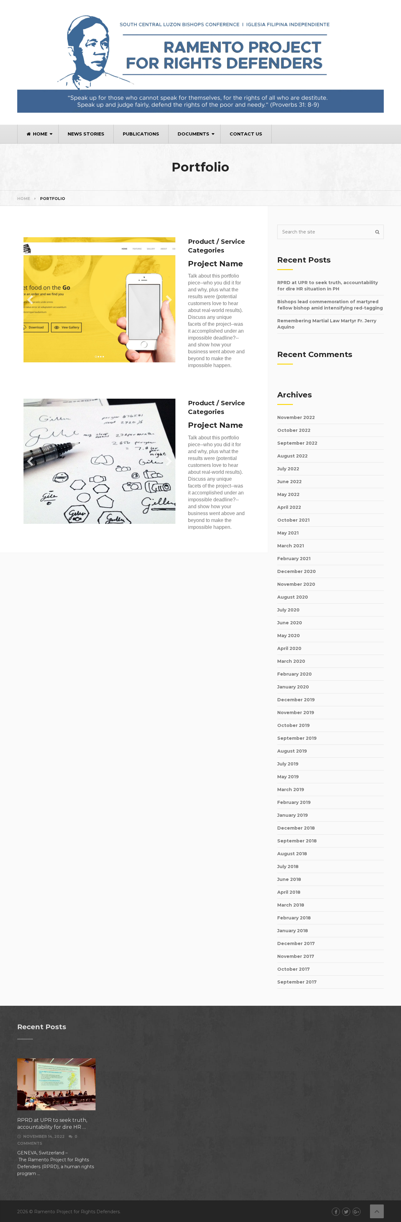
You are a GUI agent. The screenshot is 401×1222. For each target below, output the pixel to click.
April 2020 (289, 648)
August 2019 (292, 751)
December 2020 (296, 571)
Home (39, 134)
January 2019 (292, 815)
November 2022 (296, 417)
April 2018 (288, 892)
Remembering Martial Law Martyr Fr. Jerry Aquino (326, 324)
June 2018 (289, 879)
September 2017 (297, 982)
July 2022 (288, 469)
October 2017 (293, 969)
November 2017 (295, 956)
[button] (30, 300)
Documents (193, 134)
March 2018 (290, 905)
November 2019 (295, 712)
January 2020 (293, 687)
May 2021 (288, 533)
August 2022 (292, 456)
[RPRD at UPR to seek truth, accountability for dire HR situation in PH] (56, 1084)
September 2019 (297, 738)
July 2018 (288, 866)
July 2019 (288, 764)
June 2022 (289, 481)
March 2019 (290, 789)
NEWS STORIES (86, 134)
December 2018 (296, 828)
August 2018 (292, 853)
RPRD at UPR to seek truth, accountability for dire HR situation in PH (327, 286)
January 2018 (292, 930)
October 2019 (293, 725)
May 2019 (288, 777)
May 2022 (288, 494)
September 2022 (297, 443)
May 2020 (288, 635)
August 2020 (292, 597)
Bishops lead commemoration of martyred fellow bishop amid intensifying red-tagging (330, 305)
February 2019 (294, 802)
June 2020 (289, 623)
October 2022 (293, 430)
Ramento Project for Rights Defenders (77, 1211)
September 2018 (297, 841)
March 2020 (291, 661)
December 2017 (296, 943)
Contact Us (246, 134)
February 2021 (293, 558)
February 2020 (294, 674)
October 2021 (293, 520)
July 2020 (288, 610)
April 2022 (289, 507)
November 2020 (296, 584)
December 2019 (296, 700)
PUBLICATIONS (141, 134)
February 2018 (294, 918)
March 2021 (290, 546)
